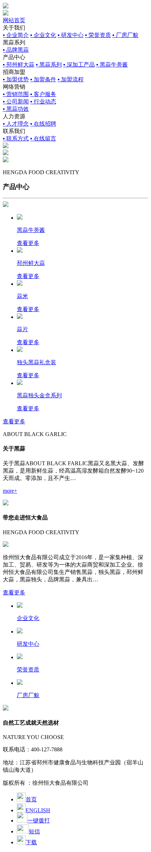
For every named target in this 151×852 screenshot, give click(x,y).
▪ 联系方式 (16, 138)
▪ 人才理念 (16, 124)
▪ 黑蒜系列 (49, 65)
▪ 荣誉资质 (98, 35)
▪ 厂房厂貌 (125, 35)
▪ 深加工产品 (79, 65)
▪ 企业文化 (43, 35)
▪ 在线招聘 (43, 124)
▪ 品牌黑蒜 (16, 50)
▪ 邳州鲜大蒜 (18, 65)
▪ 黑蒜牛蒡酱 (112, 65)
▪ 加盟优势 (16, 79)
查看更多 (14, 421)
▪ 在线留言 (43, 138)
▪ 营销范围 (16, 94)
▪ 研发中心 (71, 35)
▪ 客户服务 (43, 94)
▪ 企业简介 (16, 35)
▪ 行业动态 (43, 102)
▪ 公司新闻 (16, 102)
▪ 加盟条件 (43, 79)
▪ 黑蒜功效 (16, 109)
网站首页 (14, 20)
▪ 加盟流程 (71, 79)
